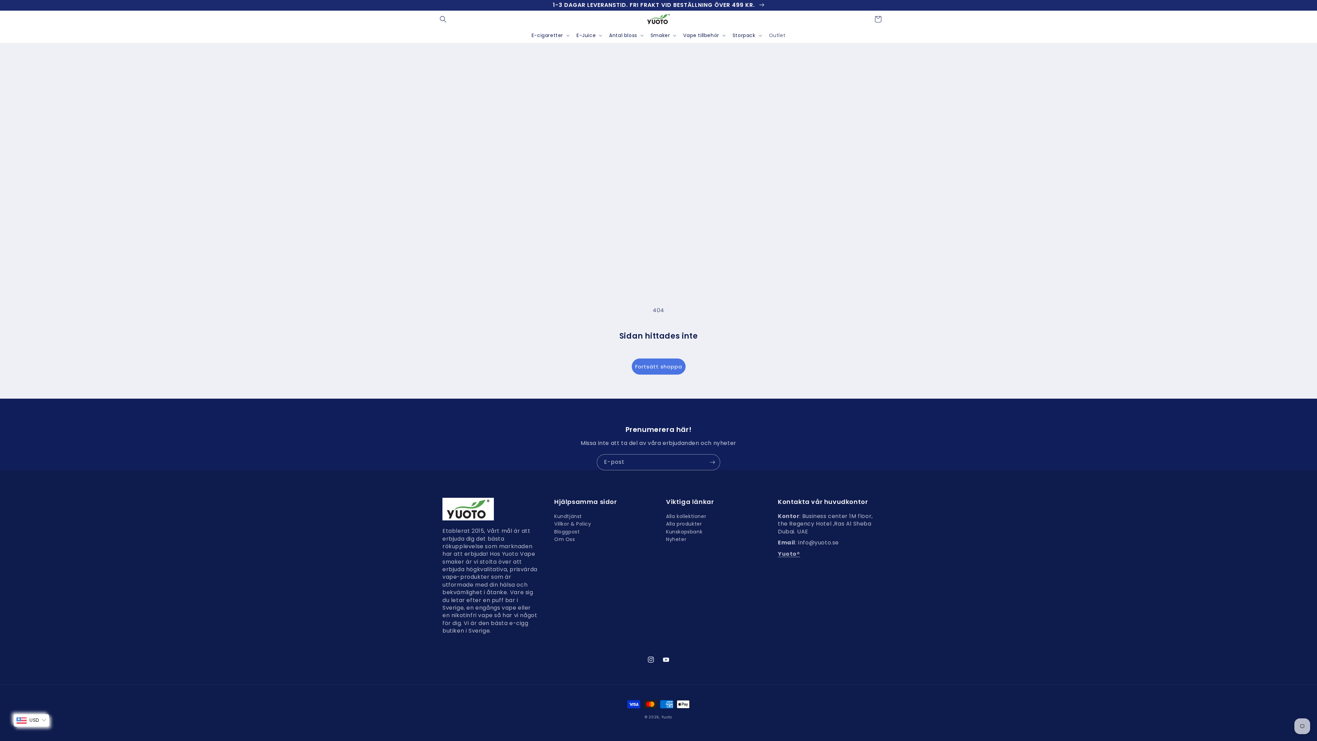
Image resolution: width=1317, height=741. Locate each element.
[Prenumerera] (712, 462)
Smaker (660, 35)
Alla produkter (684, 524)
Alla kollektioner (686, 517)
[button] (443, 19)
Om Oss (564, 539)
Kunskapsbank (684, 531)
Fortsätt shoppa (658, 366)
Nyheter (676, 539)
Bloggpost (567, 531)
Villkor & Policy (572, 524)
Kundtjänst (568, 517)
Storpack (744, 35)
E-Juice (586, 35)
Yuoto (667, 717)
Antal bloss (623, 35)
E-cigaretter (547, 35)
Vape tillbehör (701, 35)
